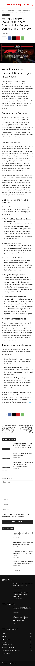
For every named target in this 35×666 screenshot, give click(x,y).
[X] (14, 38)
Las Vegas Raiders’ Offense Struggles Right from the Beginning (21, 594)
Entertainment (10, 10)
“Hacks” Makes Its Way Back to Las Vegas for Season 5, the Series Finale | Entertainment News (23, 464)
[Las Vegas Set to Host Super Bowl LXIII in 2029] (6, 535)
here (29, 402)
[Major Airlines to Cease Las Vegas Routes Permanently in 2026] (6, 545)
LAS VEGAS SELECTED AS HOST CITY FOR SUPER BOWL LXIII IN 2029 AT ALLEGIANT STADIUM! (22, 445)
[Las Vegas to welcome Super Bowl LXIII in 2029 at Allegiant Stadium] (6, 564)
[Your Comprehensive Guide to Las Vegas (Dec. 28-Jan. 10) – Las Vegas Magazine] (6, 586)
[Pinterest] (18, 38)
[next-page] (6, 472)
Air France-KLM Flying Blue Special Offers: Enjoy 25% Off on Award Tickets (23, 553)
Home (3, 10)
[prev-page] (3, 472)
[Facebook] (9, 38)
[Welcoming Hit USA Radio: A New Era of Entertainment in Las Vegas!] (6, 610)
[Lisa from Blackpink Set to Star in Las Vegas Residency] (6, 456)
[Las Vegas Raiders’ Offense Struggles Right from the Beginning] (6, 595)
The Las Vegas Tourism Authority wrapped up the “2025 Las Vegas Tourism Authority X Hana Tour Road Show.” (9, 429)
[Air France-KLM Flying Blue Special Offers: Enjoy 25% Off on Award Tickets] (6, 554)
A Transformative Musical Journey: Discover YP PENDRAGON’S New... (20, 618)
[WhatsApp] (22, 38)
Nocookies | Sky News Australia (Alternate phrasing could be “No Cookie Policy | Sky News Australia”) (26, 429)
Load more (17, 570)
